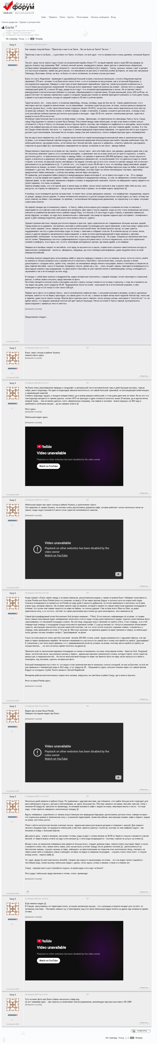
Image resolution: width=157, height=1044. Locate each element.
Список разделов (9, 22)
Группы (70, 17)
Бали (9, 27)
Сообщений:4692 (12, 341)
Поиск (62, 17)
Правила (53, 17)
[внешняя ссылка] (33, 309)
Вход (113, 17)
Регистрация (82, 17)
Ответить (144, 376)
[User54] (27, 892)
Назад (21, 39)
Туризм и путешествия (29, 22)
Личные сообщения (100, 17)
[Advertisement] (81, 330)
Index (43, 17)
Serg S (13, 45)
